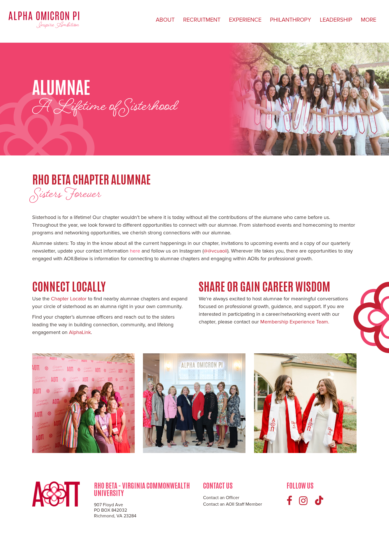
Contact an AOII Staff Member (232, 504)
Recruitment (201, 20)
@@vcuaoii (215, 251)
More (368, 20)
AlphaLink (80, 332)
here (134, 251)
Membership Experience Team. (294, 322)
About (165, 20)
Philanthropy (290, 20)
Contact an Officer (221, 498)
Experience (245, 20)
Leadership (336, 20)
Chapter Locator (69, 299)
